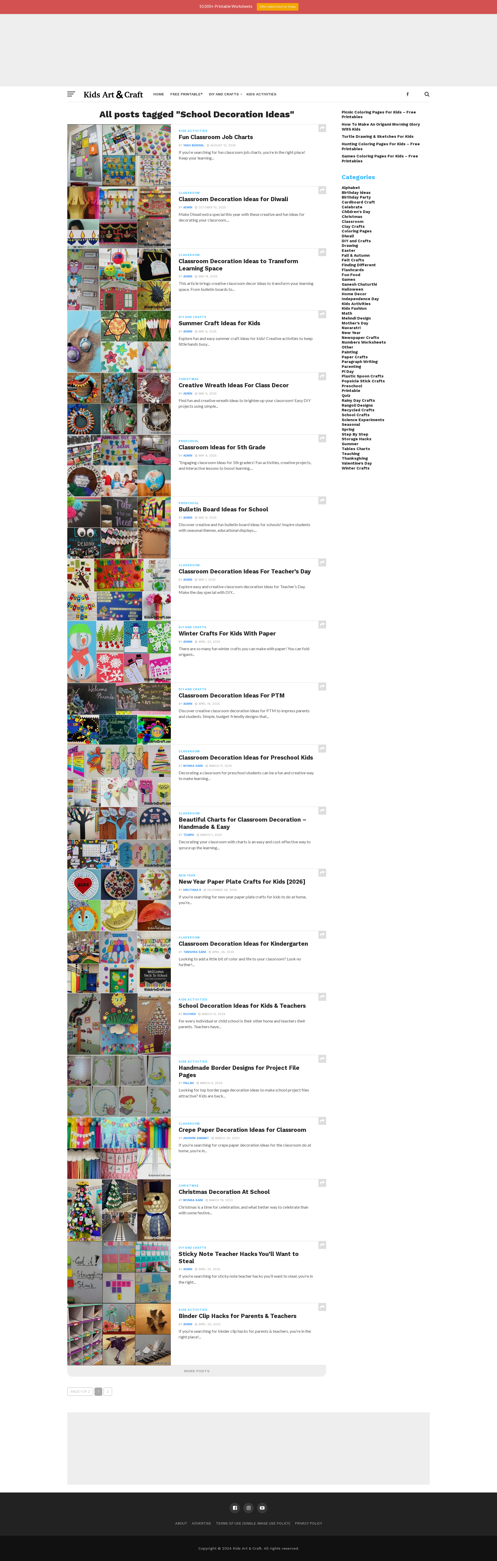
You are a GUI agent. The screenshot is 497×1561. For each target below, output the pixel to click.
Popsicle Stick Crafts (363, 381)
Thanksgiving (355, 458)
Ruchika (189, 1014)
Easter (348, 250)
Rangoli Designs (357, 405)
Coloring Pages (357, 231)
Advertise (201, 1523)
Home (158, 94)
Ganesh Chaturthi (359, 284)
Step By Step (355, 434)
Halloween (352, 289)
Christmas (352, 216)
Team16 (188, 835)
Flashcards (353, 270)
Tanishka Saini (194, 952)
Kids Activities (261, 94)
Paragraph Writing (360, 361)
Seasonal (351, 424)
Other (347, 347)
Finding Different (359, 265)
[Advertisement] (248, 50)
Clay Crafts (353, 226)
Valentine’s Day (357, 463)
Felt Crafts (353, 260)
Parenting (351, 366)
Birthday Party (356, 197)
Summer (350, 444)
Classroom (352, 221)
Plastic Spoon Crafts (363, 376)
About (181, 1523)
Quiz (346, 395)
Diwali (348, 236)
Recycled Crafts (358, 410)
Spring (348, 429)
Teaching (351, 453)
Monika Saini (193, 766)
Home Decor (354, 294)
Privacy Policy (308, 1523)
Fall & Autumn (356, 255)
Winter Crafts (356, 468)
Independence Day (360, 299)
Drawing (350, 245)
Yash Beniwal (193, 145)
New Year (351, 332)
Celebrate (352, 207)
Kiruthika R (192, 890)
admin (187, 207)
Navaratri (351, 327)
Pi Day (348, 371)
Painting (350, 352)
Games (348, 279)
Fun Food (351, 274)
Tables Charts (356, 448)
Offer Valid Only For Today (277, 7)
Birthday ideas (356, 192)
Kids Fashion (354, 308)
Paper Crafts (355, 357)
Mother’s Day (355, 323)
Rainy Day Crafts (358, 400)
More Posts (197, 1371)
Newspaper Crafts (360, 337)
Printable (351, 390)
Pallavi (188, 1083)
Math (347, 313)
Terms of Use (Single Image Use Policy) (253, 1523)
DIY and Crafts (224, 94)
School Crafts (356, 415)
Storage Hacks (356, 439)
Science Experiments (363, 420)
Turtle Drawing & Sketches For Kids (378, 136)
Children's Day (356, 211)
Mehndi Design (356, 318)
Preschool (352, 386)
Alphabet (351, 187)
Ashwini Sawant (196, 1138)
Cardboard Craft (358, 202)
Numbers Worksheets (364, 342)
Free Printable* (186, 94)
